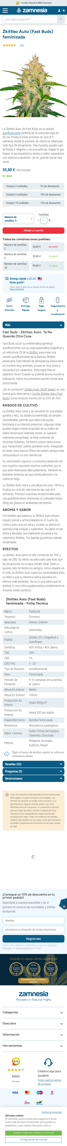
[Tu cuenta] (59, 10)
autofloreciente (11, 133)
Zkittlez (33, 352)
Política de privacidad (52, 1112)
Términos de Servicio (24, 948)
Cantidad (44, 214)
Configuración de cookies (33, 1139)
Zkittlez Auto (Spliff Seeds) (40, 389)
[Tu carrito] (63, 10)
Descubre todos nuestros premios (33, 980)
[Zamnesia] (31, 10)
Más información (17, 289)
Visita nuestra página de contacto (49, 1081)
